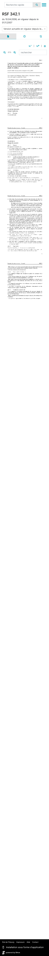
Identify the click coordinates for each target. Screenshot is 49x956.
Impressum (20, 942)
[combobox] (24, 28)
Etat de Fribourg (8, 942)
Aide (28, 942)
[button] (3, 947)
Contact (35, 942)
